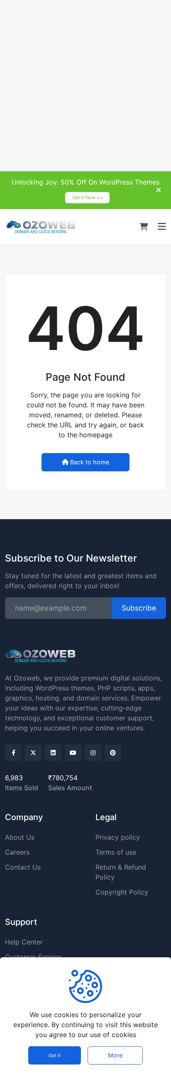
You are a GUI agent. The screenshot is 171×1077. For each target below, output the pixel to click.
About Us (19, 837)
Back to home (89, 462)
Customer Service (33, 957)
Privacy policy (117, 837)
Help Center (24, 942)
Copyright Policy (121, 892)
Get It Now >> (87, 197)
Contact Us (23, 867)
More (115, 1055)
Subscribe (139, 608)
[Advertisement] (85, 85)
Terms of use (115, 852)
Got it (55, 1055)
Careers (17, 852)
